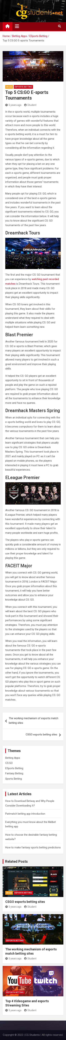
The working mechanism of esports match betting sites (33, 720)
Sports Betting (13, 778)
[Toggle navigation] (17, 26)
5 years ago (15, 105)
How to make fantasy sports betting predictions (33, 847)
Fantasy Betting (14, 773)
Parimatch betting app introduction (25, 813)
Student (31, 105)
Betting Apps (12, 757)
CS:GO (9, 87)
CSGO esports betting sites (41, 734)
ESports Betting (23, 87)
